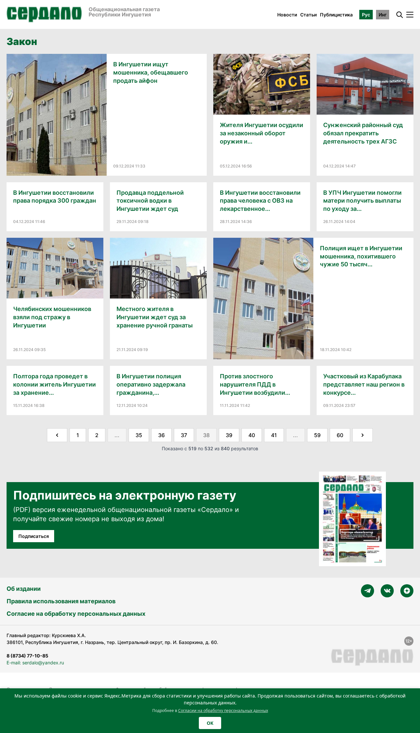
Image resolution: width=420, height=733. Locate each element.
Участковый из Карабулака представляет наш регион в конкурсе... (364, 384)
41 (274, 435)
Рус (366, 14)
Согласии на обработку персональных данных (223, 710)
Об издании (24, 588)
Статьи (308, 14)
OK (210, 723)
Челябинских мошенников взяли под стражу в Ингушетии (52, 317)
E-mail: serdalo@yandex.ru (35, 662)
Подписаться (33, 536)
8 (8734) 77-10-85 (27, 655)
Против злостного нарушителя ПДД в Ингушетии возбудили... (255, 384)
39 (229, 435)
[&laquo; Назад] (57, 435)
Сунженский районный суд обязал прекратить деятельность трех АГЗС (363, 133)
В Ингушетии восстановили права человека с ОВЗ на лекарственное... (260, 200)
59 (317, 435)
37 (184, 435)
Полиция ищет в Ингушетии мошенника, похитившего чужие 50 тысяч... (361, 256)
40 (251, 435)
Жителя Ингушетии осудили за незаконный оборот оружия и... (261, 133)
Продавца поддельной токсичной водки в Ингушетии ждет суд (150, 200)
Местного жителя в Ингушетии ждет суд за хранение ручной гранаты (154, 317)
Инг (383, 14)
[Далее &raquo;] (362, 435)
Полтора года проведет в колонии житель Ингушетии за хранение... (54, 384)
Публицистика (336, 14)
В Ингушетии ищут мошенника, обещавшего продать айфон (150, 72)
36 (161, 435)
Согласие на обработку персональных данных (76, 613)
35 (139, 435)
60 (340, 435)
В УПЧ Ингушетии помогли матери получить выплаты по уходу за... (362, 200)
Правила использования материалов (61, 601)
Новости (287, 14)
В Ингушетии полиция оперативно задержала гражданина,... (150, 384)
